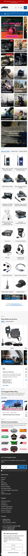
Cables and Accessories (21, 275)
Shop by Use (14, 151)
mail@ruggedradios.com (16, 303)
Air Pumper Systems (20, 241)
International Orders (6, 488)
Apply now (8, 361)
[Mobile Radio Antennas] (7, 283)
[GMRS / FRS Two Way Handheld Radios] (7, 160)
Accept (13, 545)
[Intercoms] (7, 233)
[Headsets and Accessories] (20, 249)
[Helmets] (7, 249)
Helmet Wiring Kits (7, 275)
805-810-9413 (10, 529)
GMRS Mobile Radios (7, 186)
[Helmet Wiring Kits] (7, 267)
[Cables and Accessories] (20, 267)
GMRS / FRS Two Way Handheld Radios (7, 169)
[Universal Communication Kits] (20, 214)
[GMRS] (12, 336)
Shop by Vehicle (23, 151)
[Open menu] (25, 7)
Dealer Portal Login (6, 493)
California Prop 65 (5, 501)
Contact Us (4, 503)
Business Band (9, 321)
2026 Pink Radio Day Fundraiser (11, 414)
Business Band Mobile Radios (20, 187)
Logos (2, 492)
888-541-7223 (11, 527)
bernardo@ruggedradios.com (16, 305)
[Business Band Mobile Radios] (20, 178)
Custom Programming (6, 506)
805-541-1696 (16, 526)
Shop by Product (5, 151)
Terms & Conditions (6, 512)
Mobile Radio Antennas (7, 291)
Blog (2, 481)
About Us (3, 477)
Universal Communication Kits (21, 222)
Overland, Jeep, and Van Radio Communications (21, 205)
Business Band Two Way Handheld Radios (20, 169)
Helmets (7, 257)
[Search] (15, 7)
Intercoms (7, 241)
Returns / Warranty (6, 510)
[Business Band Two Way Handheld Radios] (20, 160)
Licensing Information (6, 508)
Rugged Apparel (21, 291)
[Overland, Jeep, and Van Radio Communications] (20, 196)
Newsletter (4, 483)
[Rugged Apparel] (20, 283)
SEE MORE (4, 398)
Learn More (6, 385)
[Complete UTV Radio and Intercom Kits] (7, 196)
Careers (3, 479)
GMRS (2, 321)
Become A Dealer (5, 486)
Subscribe (21, 467)
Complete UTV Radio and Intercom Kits (7, 205)
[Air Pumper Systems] (20, 233)
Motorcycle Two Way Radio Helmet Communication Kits (7, 223)
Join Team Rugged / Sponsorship (9, 490)
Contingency (4, 504)
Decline (13, 548)
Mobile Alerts (4, 484)
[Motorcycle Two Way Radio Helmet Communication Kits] (7, 214)
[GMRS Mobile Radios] (7, 178)
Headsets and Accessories (20, 258)
